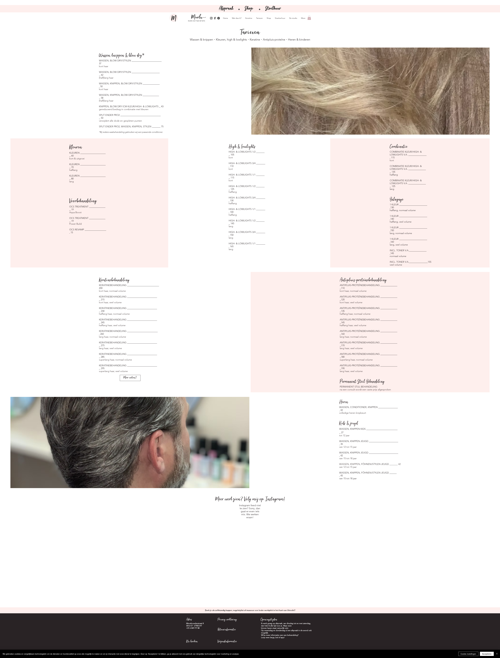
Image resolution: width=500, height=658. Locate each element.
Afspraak (227, 8)
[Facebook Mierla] (215, 18)
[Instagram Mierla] (211, 18)
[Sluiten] (496, 654)
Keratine (255, 39)
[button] (309, 18)
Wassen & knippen (201, 39)
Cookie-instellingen (468, 654)
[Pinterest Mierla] (218, 18)
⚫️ (259, 9)
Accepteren (487, 654)
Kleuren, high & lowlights (231, 39)
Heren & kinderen (299, 39)
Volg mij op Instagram (264, 499)
